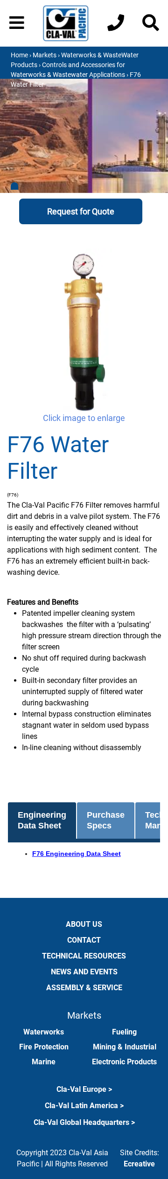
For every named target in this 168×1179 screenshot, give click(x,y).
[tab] (42, 820)
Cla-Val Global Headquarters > (84, 1122)
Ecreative (139, 1163)
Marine (44, 1061)
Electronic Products (124, 1061)
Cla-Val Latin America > (84, 1105)
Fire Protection (44, 1046)
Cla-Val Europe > (84, 1089)
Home (19, 55)
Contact (84, 940)
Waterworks (43, 1031)
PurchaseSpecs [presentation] (106, 820)
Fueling (124, 1031)
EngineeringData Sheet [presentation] (42, 820)
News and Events (84, 971)
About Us (84, 924)
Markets (44, 55)
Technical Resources (84, 955)
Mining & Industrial (124, 1046)
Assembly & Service (84, 987)
